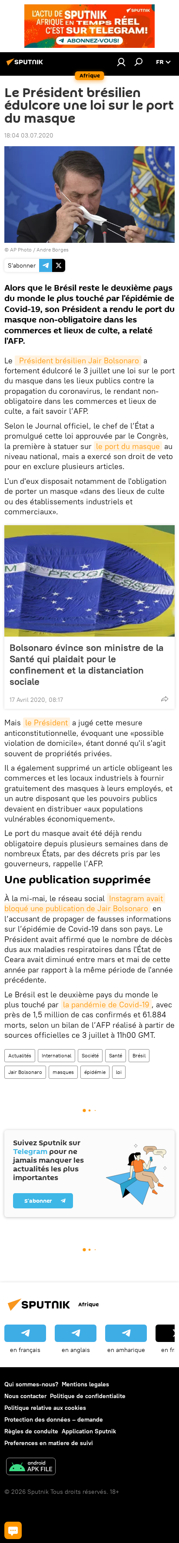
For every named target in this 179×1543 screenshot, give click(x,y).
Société (90, 1055)
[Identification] (121, 61)
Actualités (19, 1055)
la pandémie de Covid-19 (106, 1005)
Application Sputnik (89, 1431)
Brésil (139, 1055)
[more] (164, 699)
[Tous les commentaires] (13, 1530)
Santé (115, 1055)
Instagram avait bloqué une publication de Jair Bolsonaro (84, 903)
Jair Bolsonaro (25, 1072)
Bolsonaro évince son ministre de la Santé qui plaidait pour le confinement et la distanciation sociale (86, 664)
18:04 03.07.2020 (28, 135)
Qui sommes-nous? (31, 1384)
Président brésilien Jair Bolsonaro (78, 361)
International (56, 1055)
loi (119, 1072)
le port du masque (128, 446)
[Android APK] (30, 1467)
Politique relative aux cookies (45, 1408)
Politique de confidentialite (88, 1396)
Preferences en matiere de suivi (48, 1443)
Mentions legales (85, 1384)
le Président (46, 723)
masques (63, 1072)
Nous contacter (25, 1396)
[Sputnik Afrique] (26, 65)
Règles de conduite (31, 1431)
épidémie (95, 1072)
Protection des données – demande (53, 1419)
